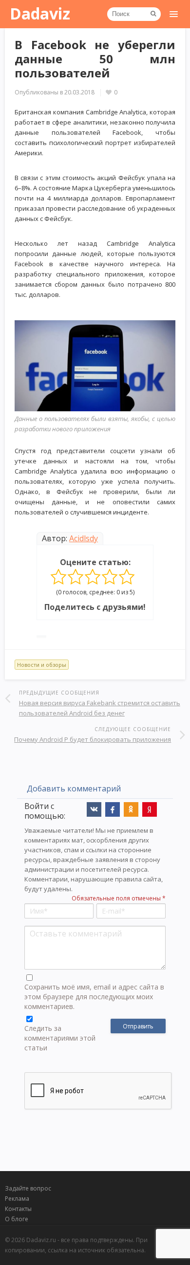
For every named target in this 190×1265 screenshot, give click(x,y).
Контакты (18, 1209)
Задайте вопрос (28, 1188)
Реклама (17, 1198)
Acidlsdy (83, 538)
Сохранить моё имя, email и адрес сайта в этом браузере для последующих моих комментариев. (94, 996)
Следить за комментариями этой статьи (59, 1038)
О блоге (16, 1219)
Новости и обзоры (41, 664)
